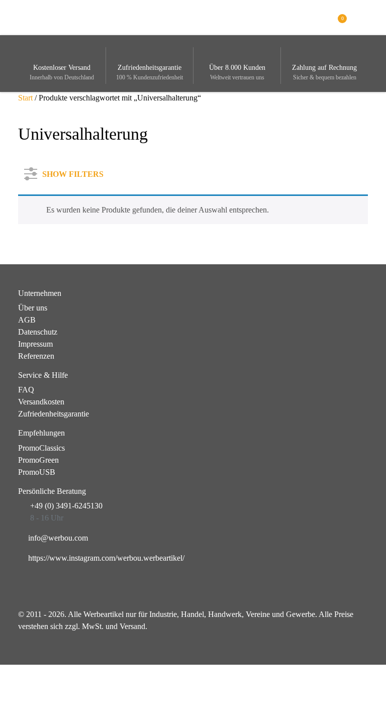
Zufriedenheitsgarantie (53, 413)
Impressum (35, 344)
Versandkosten (41, 401)
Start (25, 97)
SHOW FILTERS (73, 172)
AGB (27, 320)
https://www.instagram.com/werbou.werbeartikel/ (106, 558)
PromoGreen (38, 460)
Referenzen (36, 356)
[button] (362, 17)
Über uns (32, 307)
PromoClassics (41, 448)
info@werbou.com (58, 538)
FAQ (26, 389)
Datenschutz (37, 332)
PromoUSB (36, 472)
